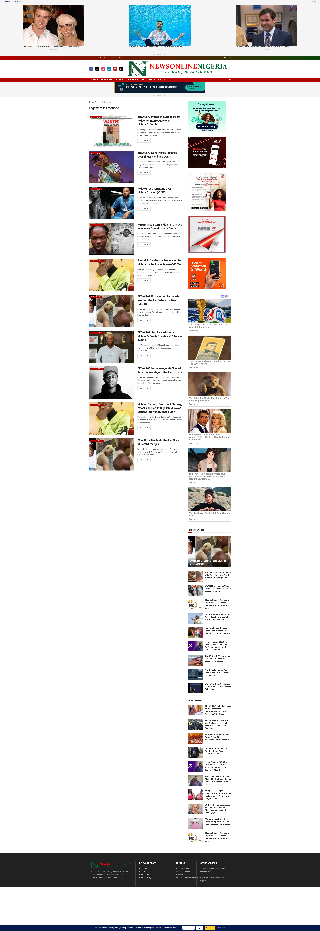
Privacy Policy (118, 58)
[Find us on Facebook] (91, 69)
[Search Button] (230, 80)
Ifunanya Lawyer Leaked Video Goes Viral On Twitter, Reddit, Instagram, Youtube (218, 630)
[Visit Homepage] (177, 68)
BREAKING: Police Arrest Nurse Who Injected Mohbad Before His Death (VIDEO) (159, 300)
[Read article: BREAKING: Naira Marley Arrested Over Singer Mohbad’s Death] (111, 167)
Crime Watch (132, 80)
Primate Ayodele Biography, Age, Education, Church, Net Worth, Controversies (218, 617)
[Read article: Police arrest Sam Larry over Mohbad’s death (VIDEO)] (111, 203)
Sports (161, 80)
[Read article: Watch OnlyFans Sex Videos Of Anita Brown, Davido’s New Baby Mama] (195, 688)
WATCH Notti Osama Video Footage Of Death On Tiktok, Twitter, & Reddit (218, 589)
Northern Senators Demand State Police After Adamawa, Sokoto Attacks (217, 737)
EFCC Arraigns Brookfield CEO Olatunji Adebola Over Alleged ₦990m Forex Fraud (217, 822)
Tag (96, 102)
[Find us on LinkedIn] (109, 69)
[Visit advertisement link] (160, 87)
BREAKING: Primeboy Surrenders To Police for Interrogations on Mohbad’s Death (159, 120)
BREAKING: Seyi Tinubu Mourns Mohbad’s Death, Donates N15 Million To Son (160, 336)
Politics (119, 80)
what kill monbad (105, 102)
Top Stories (106, 80)
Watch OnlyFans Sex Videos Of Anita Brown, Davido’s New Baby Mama (218, 686)
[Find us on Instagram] (103, 69)
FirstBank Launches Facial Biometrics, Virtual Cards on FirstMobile (218, 672)
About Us (92, 58)
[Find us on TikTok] (121, 69)
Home (91, 102)
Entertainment (148, 80)
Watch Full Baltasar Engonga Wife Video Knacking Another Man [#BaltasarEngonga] (218, 575)
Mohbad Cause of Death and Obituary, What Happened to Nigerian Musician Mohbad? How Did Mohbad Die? (160, 408)
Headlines (93, 80)
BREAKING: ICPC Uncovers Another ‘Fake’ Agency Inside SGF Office (216, 751)
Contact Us (108, 58)
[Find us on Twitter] (97, 69)
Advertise (99, 58)
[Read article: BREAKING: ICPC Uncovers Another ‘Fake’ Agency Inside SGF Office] (195, 752)
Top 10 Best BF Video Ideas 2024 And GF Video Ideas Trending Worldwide (217, 659)
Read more (145, 140)
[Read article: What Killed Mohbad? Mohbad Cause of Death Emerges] (111, 454)
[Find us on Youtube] (115, 69)
